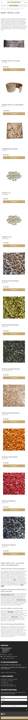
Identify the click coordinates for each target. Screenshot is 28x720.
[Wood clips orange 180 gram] (14, 442)
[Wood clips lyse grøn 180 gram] (14, 310)
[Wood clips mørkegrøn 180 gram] (14, 354)
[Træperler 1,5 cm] (14, 222)
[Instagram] (4, 714)
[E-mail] (14, 699)
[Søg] (25, 2)
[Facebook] (2, 714)
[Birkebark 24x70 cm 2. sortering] (14, 45)
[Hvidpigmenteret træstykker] (14, 133)
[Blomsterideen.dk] (14, 2)
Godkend (14, 705)
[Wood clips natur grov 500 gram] (14, 398)
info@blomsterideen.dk (11, 656)
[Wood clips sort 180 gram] (14, 530)
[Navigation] (1, 2)
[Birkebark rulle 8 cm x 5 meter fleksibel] (14, 89)
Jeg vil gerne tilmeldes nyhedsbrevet (15, 702)
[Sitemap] (26, 709)
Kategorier (13, 5)
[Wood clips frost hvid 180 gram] (14, 266)
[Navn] (14, 697)
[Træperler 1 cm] (14, 177)
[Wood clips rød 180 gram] (14, 486)
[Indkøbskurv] (26, 2)
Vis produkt (14, 69)
